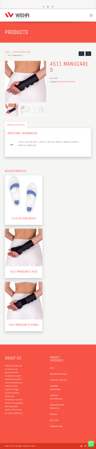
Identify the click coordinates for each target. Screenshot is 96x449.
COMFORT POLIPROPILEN (56, 397)
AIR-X (52, 368)
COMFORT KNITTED (58, 380)
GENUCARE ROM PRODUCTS (57, 406)
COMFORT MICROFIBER (55, 388)
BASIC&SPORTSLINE (21, 52)
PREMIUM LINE (56, 426)
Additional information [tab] (16, 125)
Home (7, 52)
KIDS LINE (54, 420)
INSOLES (53, 414)
